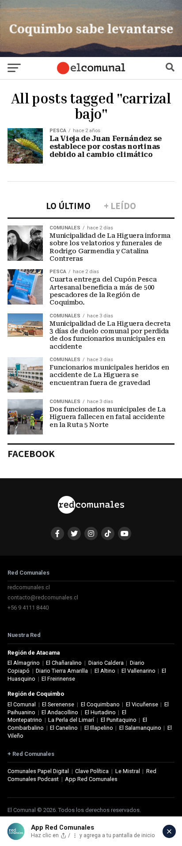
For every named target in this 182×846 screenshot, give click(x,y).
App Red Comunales (91, 779)
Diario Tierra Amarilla (62, 670)
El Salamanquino (140, 727)
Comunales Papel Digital (38, 771)
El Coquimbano (100, 704)
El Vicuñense (142, 704)
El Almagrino (24, 662)
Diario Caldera (106, 662)
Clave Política (92, 771)
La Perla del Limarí (71, 719)
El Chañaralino (64, 662)
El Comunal (22, 704)
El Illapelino (98, 727)
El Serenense (58, 704)
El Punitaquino (118, 719)
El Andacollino (60, 712)
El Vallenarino (138, 670)
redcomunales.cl (29, 587)
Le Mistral (127, 771)
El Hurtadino (100, 712)
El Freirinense (58, 678)
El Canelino (64, 727)
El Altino (105, 670)
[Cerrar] (169, 831)
